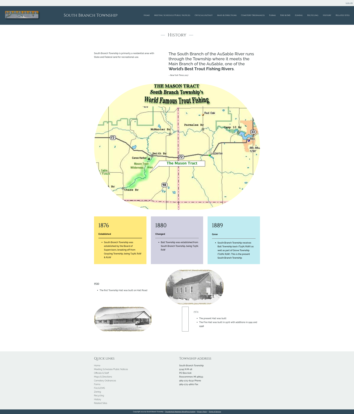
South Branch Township (91, 15)
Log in (349, 3)
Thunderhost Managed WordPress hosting (180, 412)
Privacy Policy (202, 412)
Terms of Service (215, 412)
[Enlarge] (256, 87)
